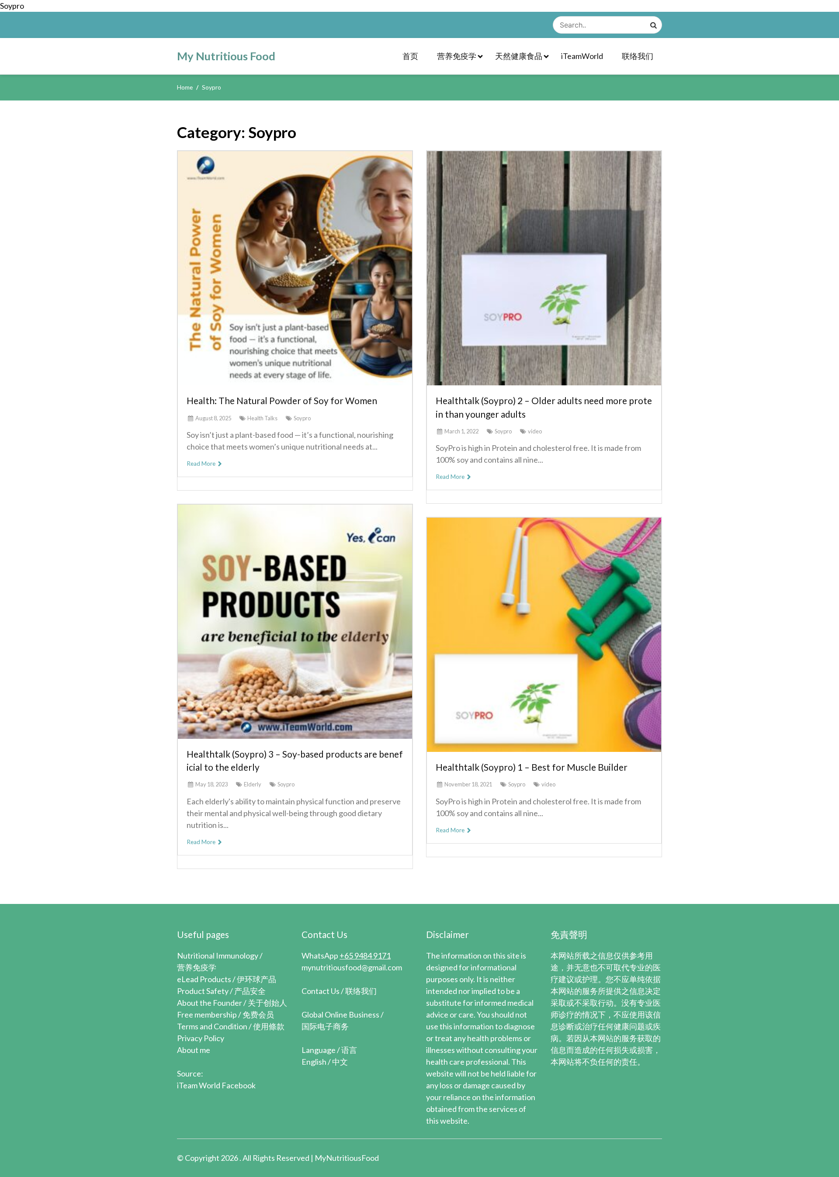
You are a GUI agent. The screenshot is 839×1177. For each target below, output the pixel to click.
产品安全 (250, 991)
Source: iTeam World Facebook (216, 1079)
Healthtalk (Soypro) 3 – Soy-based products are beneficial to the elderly (295, 760)
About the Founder (209, 1002)
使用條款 (268, 1026)
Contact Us (321, 991)
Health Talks (262, 418)
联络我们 (637, 56)
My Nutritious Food (226, 55)
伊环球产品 (256, 979)
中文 (340, 1061)
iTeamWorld (582, 56)
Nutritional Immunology (217, 955)
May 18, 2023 (211, 784)
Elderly (252, 784)
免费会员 (258, 1014)
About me (193, 1050)
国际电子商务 (325, 1026)
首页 (410, 56)
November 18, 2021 (468, 784)
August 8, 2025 (213, 418)
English (314, 1061)
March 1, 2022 (461, 431)
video (535, 431)
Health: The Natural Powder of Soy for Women (282, 400)
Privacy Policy (200, 1038)
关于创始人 (267, 1002)
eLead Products (204, 979)
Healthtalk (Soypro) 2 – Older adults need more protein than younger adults (544, 407)
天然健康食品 (518, 56)
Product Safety (203, 991)
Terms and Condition (212, 1026)
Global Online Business (340, 1014)
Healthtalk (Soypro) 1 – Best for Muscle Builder (532, 767)
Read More (202, 463)
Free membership (207, 1014)
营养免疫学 (456, 56)
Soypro (302, 418)
